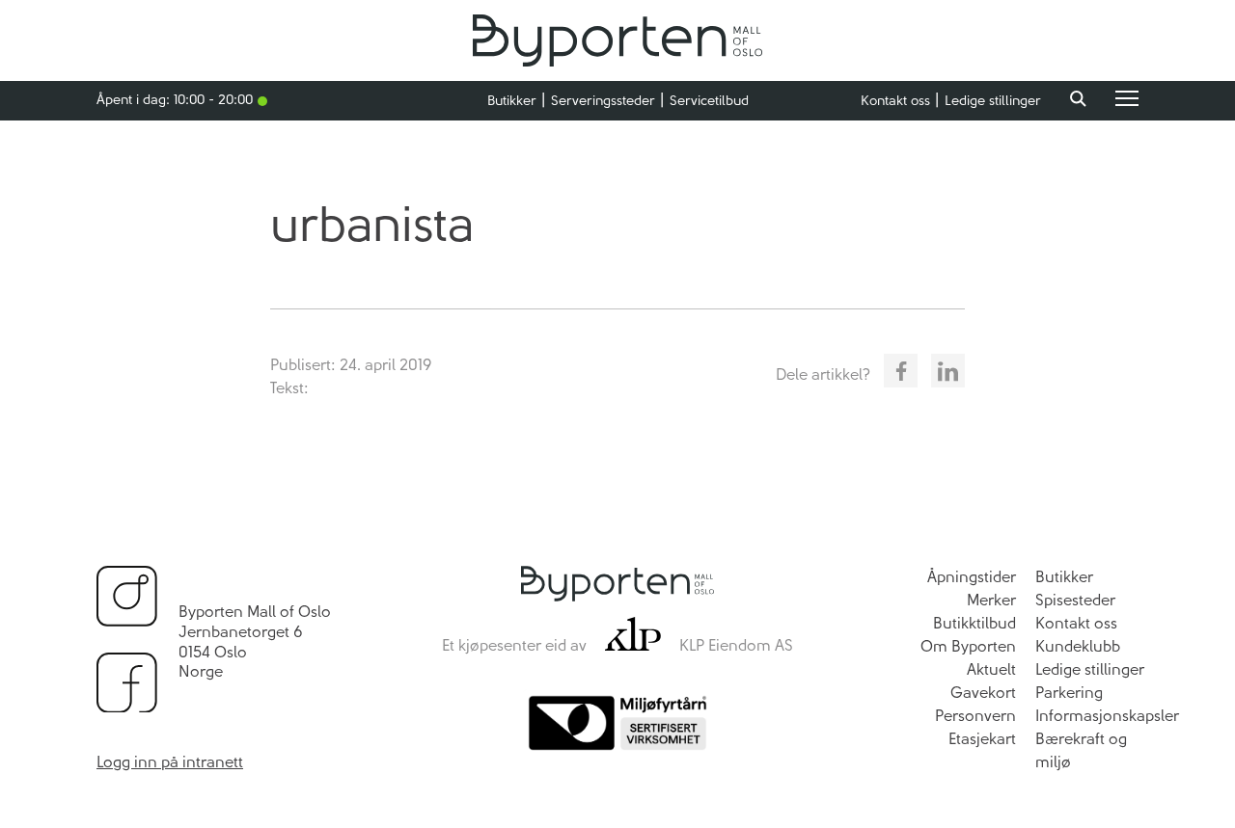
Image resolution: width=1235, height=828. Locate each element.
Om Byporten (968, 646)
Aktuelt (991, 669)
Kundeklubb (1077, 646)
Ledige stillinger (993, 101)
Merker (991, 600)
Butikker (511, 101)
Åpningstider (971, 577)
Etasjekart (982, 739)
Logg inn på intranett (169, 762)
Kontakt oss (895, 101)
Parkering (1069, 692)
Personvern (975, 716)
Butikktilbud (974, 623)
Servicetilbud (709, 101)
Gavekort (983, 692)
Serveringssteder (603, 101)
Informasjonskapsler (1107, 716)
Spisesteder (1075, 600)
